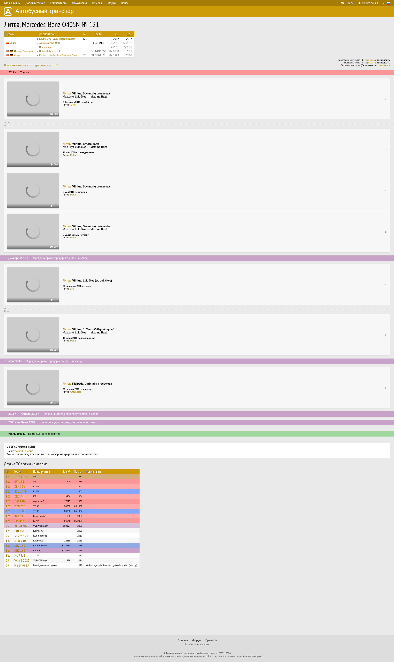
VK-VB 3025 (21, 526)
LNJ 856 (19, 531)
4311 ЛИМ (20, 491)
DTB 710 (19, 506)
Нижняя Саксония (23, 51)
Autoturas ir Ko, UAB (49, 43)
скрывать (370, 60)
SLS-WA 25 (21, 536)
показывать (384, 65)
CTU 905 (19, 511)
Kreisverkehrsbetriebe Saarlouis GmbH (58, 55)
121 (8, 477)
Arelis (73, 104)
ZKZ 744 (19, 496)
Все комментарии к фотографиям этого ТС (31, 65)
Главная (183, 640)
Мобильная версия (197, 644)
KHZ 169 (19, 546)
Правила (211, 640)
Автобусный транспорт (45, 11)
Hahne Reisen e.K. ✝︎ (49, 51)
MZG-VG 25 (21, 565)
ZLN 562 (19, 486)
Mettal (73, 155)
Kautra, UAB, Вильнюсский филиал (57, 39)
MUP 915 (19, 555)
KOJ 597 (19, 516)
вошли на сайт (24, 451)
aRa (72, 288)
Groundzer (75, 392)
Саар (16, 55)
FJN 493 (19, 521)
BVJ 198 (19, 481)
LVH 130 (19, 501)
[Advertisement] (197, 603)
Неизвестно (45, 47)
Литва (13, 43)
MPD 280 (20, 541)
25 (7, 526)
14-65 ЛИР (21, 477)
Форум (196, 640)
